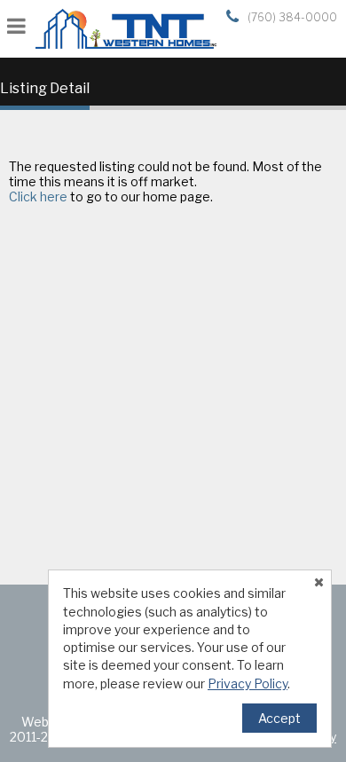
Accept (279, 718)
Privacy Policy (247, 683)
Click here (38, 196)
